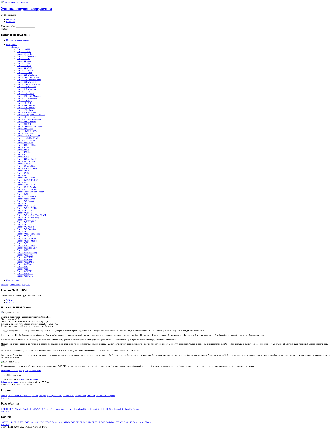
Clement (93, 409)
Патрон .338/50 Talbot (26, 87)
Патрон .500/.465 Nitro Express (30, 126)
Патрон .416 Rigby (25, 110)
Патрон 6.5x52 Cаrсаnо (27, 189)
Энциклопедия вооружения (26, 8)
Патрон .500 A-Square (26, 122)
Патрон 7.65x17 (23, 231)
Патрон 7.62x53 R (24, 210)
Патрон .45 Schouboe (26, 117)
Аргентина (18, 396)
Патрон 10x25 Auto (25, 133)
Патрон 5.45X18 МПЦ (26, 161)
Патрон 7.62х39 (23, 224)
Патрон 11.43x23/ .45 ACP (28, 138)
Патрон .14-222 (23, 49)
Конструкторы (12, 280)
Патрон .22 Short (24, 65)
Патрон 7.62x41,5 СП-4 (27, 206)
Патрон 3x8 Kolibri (25, 143)
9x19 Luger (29, 422)
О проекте (10, 19)
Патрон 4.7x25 (23, 157)
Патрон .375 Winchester (27, 98)
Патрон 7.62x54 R (24, 213)
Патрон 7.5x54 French (26, 196)
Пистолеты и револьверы (17, 40)
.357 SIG (5, 422)
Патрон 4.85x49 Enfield (27, 159)
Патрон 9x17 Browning (27, 252)
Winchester (54, 409)
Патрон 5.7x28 (23, 173)
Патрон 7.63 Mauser (25, 227)
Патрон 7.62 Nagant (25, 201)
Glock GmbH (103, 409)
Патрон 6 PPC (23, 182)
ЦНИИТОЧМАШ (14, 409)
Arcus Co (63, 409)
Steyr (111, 409)
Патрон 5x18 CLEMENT (27, 180)
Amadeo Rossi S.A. (31, 409)
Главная (4, 285)
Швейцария (109, 396)
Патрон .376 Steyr (24, 101)
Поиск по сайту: (8, 26)
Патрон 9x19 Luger (25, 264)
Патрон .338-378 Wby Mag (28, 84)
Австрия (42, 396)
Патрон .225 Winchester (27, 75)
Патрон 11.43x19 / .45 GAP (28, 136)
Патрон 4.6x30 (23, 150)
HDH (3, 409)
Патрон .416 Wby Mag (26, 112)
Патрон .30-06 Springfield (28, 77)
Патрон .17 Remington (26, 56)
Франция (51, 396)
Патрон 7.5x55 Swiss (26, 199)
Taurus (117, 409)
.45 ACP (90, 422)
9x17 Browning (148, 422)
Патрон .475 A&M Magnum (29, 119)
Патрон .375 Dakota (25, 94)
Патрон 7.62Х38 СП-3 (26, 220)
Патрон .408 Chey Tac (26, 105)
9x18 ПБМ (10, 302)
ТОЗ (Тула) (44, 409)
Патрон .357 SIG (24, 91)
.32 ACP (83, 422)
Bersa (76, 409)
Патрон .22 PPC (24, 63)
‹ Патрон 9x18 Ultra (9, 370)
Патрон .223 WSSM (25, 70)
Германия (91, 396)
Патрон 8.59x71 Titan (26, 245)
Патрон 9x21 (22, 269)
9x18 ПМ (75, 422)
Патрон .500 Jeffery (25, 124)
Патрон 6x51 (22, 194)
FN (130, 409)
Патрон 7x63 (22, 243)
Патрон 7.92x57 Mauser (27, 241)
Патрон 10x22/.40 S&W (27, 131)
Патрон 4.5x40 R (24, 147)
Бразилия (82, 396)
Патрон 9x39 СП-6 (25, 276)
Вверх (21, 370)
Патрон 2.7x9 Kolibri (26, 140)
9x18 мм (9, 300)
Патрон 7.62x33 (23, 203)
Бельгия (58, 396)
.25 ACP (12, 422)
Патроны (15, 47)
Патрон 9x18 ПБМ (25, 257)
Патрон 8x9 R (23, 250)
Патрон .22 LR (23, 58)
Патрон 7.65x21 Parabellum (28, 234)
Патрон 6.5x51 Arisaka (26, 187)
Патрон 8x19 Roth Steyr (27, 248)
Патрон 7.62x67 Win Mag (28, 217)
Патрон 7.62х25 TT (25, 222)
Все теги (5, 398)
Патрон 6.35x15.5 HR (26, 185)
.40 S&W (20, 422)
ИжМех (136, 409)
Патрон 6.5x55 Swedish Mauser (30, 192)
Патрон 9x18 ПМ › (33, 370)
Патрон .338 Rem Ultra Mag (29, 80)
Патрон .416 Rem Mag (26, 108)
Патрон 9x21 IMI (24, 271)
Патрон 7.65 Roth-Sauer (27, 229)
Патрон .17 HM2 (24, 51)
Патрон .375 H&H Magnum (28, 96)
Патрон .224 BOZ (24, 73)
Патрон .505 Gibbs (25, 129)
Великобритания (30, 396)
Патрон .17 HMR (24, 54)
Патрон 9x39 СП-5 (25, 273)
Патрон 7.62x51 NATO (27, 208)
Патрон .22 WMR (24, 68)
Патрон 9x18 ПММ (25, 262)
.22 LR (98, 422)
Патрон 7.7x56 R (24, 236)
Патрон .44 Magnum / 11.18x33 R (31, 115)
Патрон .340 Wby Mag (26, 89)
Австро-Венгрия (70, 396)
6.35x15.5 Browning (132, 422)
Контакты (10, 22)
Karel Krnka (84, 409)
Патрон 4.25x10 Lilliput (27, 145)
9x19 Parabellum (108, 422)
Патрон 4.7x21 (23, 154)
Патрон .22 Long (24, 61)
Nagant (71, 409)
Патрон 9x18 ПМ (24, 259)
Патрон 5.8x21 (23, 175)
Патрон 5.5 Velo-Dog (26, 166)
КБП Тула (124, 409)
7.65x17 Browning (52, 422)
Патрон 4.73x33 (23, 152)
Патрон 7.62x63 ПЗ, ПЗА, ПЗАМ (31, 215)
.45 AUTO (39, 422)
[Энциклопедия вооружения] (14, 2)
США (10, 396)
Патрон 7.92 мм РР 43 (26, 238)
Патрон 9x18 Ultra (25, 255)
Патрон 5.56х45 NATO (27, 168)
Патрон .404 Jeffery (25, 103)
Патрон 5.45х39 (23, 164)
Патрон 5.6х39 (23, 171)
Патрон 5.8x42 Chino (26, 178)
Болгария (100, 396)
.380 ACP (119, 422)
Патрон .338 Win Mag (26, 82)
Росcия (4, 396)
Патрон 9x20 (22, 266)
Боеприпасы (11, 44)
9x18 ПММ (65, 422)
